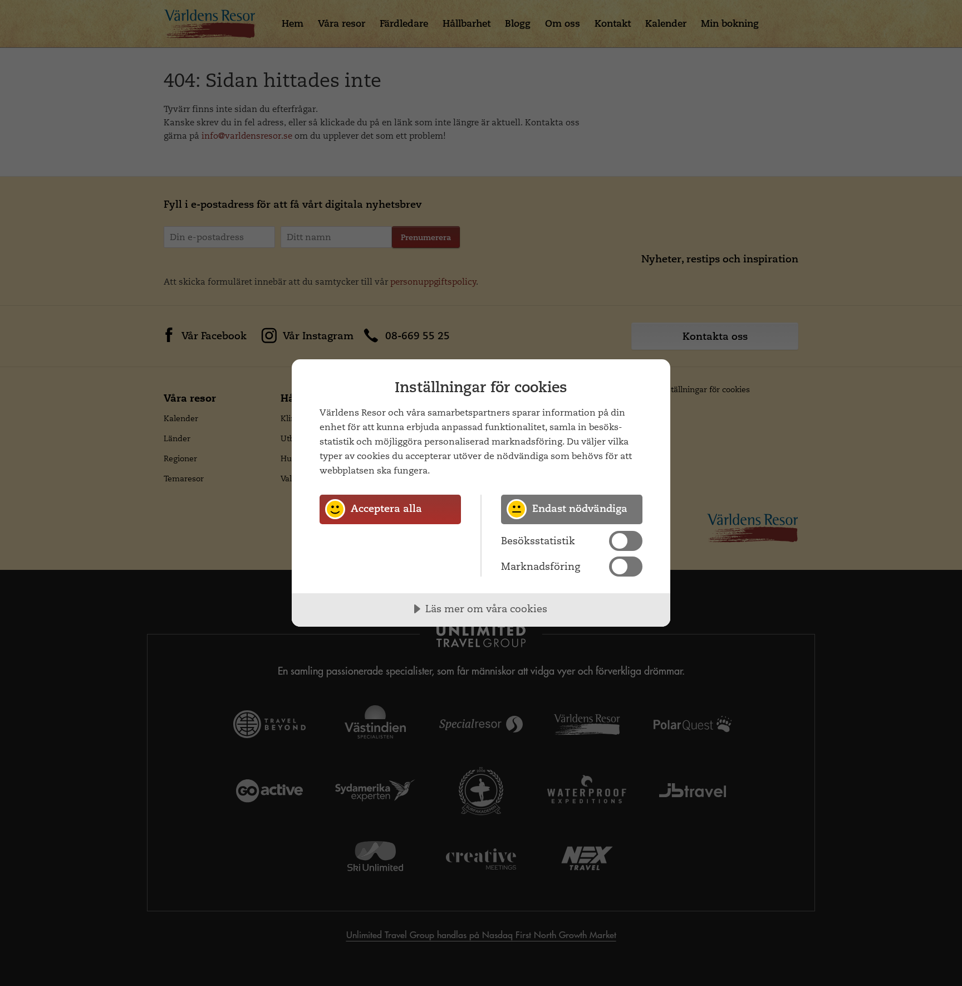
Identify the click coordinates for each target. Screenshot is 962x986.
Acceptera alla (386, 508)
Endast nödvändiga (579, 508)
